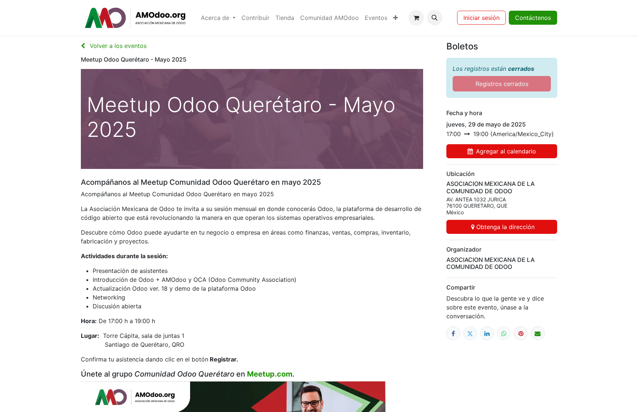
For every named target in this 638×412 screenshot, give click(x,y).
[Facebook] (453, 333)
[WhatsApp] (504, 333)
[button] (434, 17)
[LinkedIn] (487, 333)
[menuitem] (218, 17)
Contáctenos (533, 17)
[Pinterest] (521, 333)
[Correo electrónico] (538, 333)
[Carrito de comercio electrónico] (416, 17)
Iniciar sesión (481, 17)
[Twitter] (470, 333)
